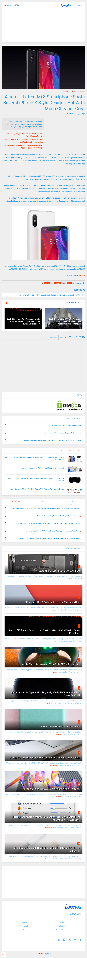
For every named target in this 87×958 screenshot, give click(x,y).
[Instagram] (59, 940)
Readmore (61, 579)
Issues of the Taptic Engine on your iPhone (59, 571)
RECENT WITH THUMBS (71, 450)
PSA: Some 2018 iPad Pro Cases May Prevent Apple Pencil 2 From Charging (24, 146)
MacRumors (80, 275)
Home (82, 92)
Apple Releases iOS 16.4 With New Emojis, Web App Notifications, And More (37, 489)
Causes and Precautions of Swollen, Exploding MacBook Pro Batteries (45, 757)
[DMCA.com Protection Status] (69, 409)
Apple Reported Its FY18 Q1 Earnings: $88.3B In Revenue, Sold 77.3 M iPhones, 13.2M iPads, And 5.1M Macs (65, 321)
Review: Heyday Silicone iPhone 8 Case (60, 726)
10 (78, 843)
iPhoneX (65, 92)
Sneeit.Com (39, 954)
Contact (24, 922)
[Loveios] (66, 6)
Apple (74, 92)
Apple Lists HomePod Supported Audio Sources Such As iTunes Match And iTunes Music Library (23, 321)
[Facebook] (80, 940)
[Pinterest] (70, 940)
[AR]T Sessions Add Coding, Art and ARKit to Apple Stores (51, 788)
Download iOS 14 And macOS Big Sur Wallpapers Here (53, 602)
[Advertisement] (43, 26)
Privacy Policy (24, 926)
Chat (24, 930)
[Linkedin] (64, 940)
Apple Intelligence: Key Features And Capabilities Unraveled (43, 468)
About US (62, 926)
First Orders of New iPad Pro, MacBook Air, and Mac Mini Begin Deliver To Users (24, 140)
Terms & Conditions (62, 930)
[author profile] (79, 114)
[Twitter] (75, 940)
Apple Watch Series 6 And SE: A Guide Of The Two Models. (51, 664)
